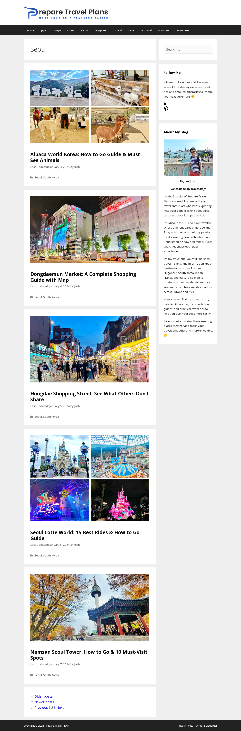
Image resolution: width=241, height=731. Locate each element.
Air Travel (146, 30)
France (31, 30)
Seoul (131, 30)
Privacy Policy (185, 725)
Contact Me (182, 30)
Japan (44, 30)
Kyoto (84, 30)
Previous (39, 707)
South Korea (51, 177)
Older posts (43, 696)
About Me (163, 30)
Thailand (117, 30)
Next (62, 707)
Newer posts (44, 702)
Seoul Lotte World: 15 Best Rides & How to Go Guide (85, 535)
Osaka (70, 30)
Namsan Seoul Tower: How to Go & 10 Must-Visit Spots (88, 654)
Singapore (100, 30)
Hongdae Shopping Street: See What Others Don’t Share (89, 396)
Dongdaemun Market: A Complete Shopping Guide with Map (83, 277)
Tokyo (57, 30)
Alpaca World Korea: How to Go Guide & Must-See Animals (86, 157)
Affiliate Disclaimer (206, 725)
